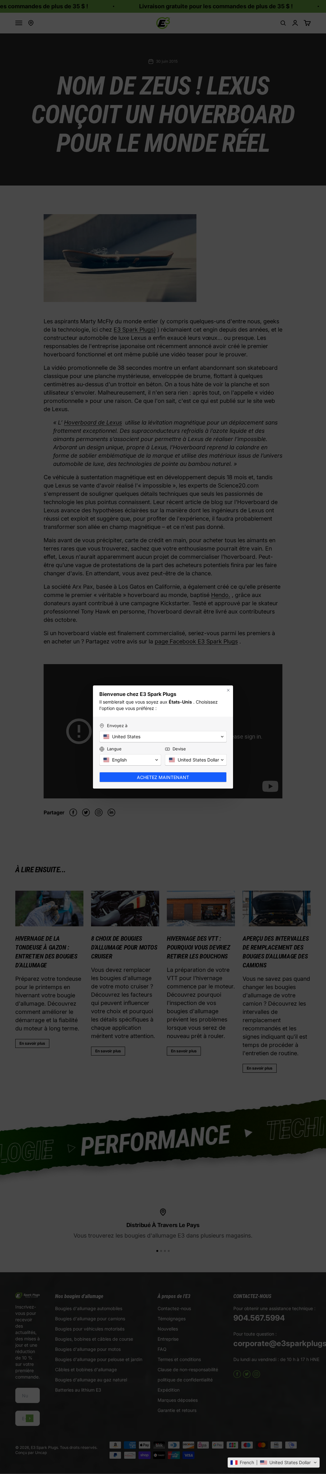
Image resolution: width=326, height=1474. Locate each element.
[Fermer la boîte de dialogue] (228, 690)
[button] (274, 1462)
